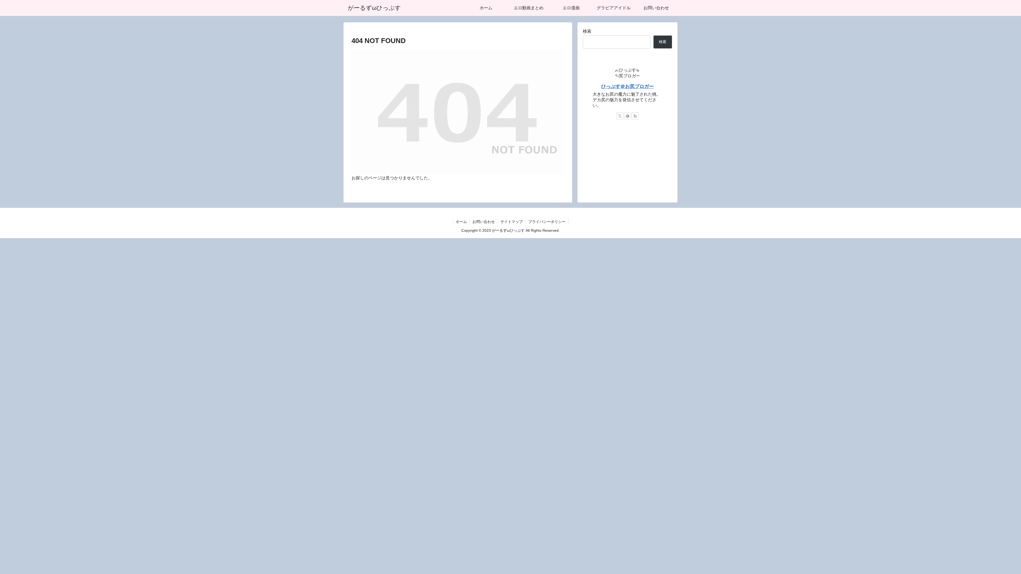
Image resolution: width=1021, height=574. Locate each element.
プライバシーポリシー (547, 222)
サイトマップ (511, 222)
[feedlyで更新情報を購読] (627, 115)
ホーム (461, 222)
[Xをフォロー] (619, 115)
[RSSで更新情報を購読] (635, 115)
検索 (587, 31)
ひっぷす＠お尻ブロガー (627, 86)
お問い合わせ (483, 222)
